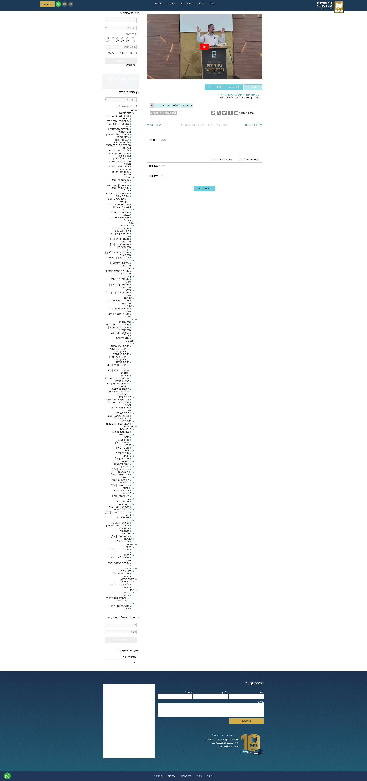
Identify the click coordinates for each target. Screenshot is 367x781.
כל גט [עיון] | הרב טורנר (117, 257)
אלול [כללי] (120, 442)
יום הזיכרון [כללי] (120, 469)
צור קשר (159, 3)
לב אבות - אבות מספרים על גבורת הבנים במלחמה (118, 145)
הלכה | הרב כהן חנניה (194, 124)
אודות (201, 3)
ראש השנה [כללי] (120, 536)
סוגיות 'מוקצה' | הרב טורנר (119, 315)
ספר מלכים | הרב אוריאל (121, 607)
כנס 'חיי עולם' (122, 139)
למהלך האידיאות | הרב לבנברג (118, 393)
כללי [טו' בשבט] (121, 464)
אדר (127, 437)
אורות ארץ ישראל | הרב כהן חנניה (118, 350)
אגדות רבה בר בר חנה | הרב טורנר (118, 117)
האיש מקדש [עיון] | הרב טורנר (118, 294)
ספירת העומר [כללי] (118, 506)
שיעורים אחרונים (221, 159)
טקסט (111, 53)
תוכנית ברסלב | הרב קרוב (119, 564)
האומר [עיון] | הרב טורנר (121, 280)
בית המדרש (187, 3)
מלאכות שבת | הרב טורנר (120, 310)
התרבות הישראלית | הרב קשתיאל (119, 130)
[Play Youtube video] (204, 46)
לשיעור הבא (155, 124)
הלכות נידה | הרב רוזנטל (121, 334)
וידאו (132, 53)
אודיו (122, 53)
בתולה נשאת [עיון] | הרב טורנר (120, 264)
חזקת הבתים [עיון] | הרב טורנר (120, 240)
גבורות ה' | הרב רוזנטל (117, 185)
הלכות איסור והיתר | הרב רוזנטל (119, 328)
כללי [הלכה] (214, 124)
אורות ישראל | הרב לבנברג (118, 371)
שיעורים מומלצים (248, 159)
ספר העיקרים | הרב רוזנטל (120, 219)
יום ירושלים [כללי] (120, 485)
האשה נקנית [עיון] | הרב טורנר (120, 286)
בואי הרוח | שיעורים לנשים (120, 125)
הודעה (260, 702)
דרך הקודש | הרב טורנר (117, 399)
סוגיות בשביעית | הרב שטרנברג (119, 302)
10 (117, 41)
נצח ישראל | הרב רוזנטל (121, 189)
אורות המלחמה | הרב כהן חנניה (119, 358)
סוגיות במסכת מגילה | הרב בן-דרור (118, 272)
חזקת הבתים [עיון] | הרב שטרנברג (120, 245)
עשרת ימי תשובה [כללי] (117, 512)
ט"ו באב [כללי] (121, 458)
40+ (133, 41)
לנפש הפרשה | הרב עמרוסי (120, 586)
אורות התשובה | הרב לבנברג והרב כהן (119, 417)
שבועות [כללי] (122, 541)
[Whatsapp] (58, 4)
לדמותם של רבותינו (119, 150)
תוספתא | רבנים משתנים (121, 173)
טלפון (225, 692)
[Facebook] (70, 4)
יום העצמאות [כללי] (119, 474)
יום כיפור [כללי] (121, 490)
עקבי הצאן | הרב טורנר (117, 423)
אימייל (188, 692)
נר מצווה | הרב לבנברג (117, 193)
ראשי (212, 3)
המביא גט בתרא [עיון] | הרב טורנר (118, 253)
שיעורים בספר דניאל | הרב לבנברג (117, 599)
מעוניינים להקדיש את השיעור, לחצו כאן (119, 80)
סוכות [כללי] (122, 501)
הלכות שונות (122, 338)
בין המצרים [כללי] (120, 431)
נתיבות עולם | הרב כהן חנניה (118, 200)
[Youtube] (64, 4)
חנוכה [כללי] (122, 447)
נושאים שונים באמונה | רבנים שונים (118, 154)
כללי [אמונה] (122, 137)
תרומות (171, 3)
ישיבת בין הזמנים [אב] (117, 134)
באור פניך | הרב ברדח (118, 121)
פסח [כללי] (123, 528)
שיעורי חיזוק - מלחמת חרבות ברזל (119, 168)
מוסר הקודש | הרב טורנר (120, 409)
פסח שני (124, 530)
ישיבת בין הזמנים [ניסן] (117, 525)
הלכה (226, 124)
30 (127, 41)
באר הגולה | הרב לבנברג (121, 181)
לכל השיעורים (204, 188)
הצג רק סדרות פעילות (125, 106)
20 (122, 41)
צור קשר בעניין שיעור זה (161, 113)
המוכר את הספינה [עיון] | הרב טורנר (120, 229)
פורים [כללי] (123, 517)
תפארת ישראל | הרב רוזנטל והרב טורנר (119, 205)
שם (262, 692)
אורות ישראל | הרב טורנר (118, 366)
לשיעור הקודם (252, 124)
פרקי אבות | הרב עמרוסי (121, 575)
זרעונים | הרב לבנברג (115, 378)
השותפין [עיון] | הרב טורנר (120, 235)
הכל (108, 41)
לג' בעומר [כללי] (120, 496)
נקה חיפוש (131, 65)
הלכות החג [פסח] (120, 522)
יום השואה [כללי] (120, 480)
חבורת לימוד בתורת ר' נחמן (118, 559)
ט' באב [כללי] (122, 453)
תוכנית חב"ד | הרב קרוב (120, 551)
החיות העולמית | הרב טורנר (119, 403)
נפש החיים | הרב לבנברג (121, 213)
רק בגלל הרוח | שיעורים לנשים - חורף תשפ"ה (120, 161)
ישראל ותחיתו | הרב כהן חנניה (117, 385)
